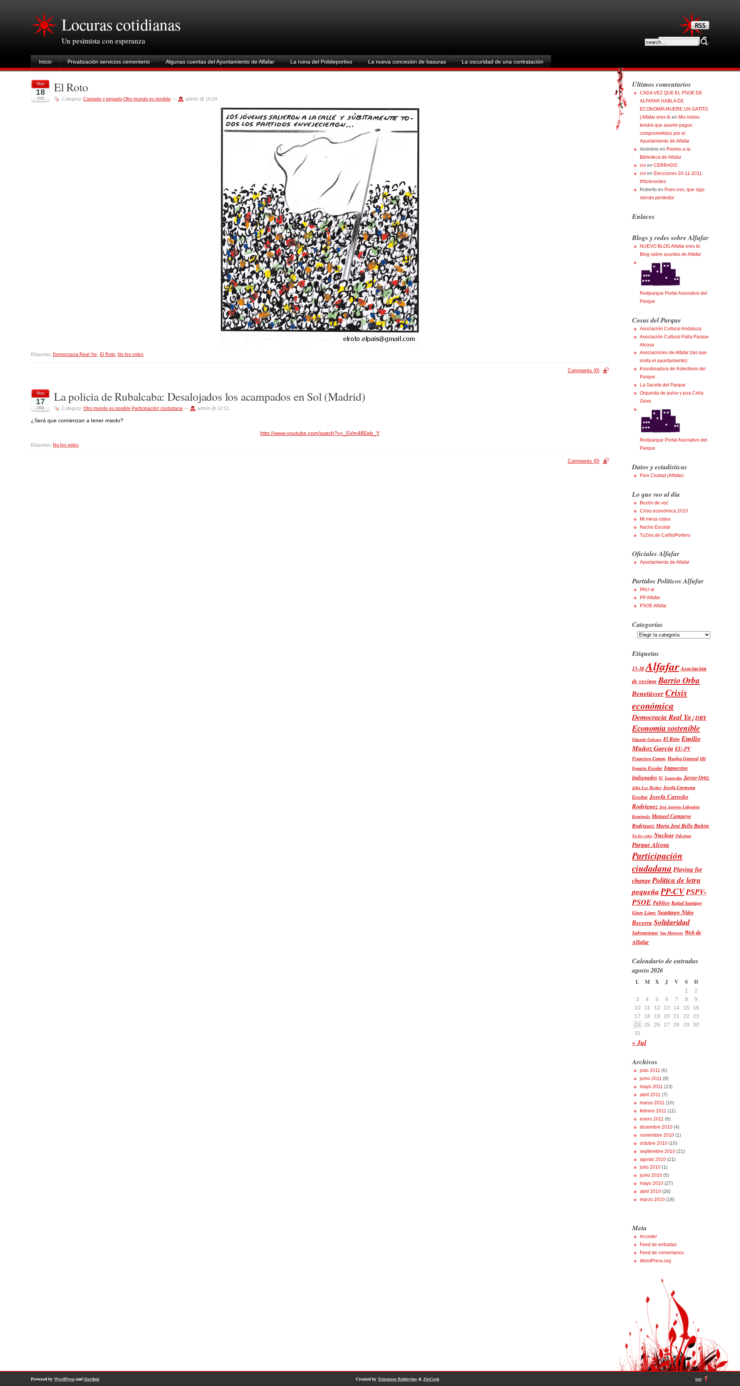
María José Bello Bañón (682, 825)
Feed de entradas (658, 1244)
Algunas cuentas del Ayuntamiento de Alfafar (220, 62)
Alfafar (662, 666)
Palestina (683, 835)
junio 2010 (651, 1175)
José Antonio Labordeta (679, 807)
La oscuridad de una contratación (502, 62)
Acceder (648, 1236)
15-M (638, 668)
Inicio (45, 62)
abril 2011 (650, 1094)
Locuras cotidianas (121, 24)
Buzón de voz (654, 503)
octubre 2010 (654, 1143)
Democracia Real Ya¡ (75, 354)
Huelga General (683, 758)
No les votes (130, 354)
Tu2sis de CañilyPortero (665, 535)
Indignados (644, 777)
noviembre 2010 (657, 1135)
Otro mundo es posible (147, 99)
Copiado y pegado (102, 99)
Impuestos (676, 768)
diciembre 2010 (656, 1127)
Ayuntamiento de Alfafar (665, 562)
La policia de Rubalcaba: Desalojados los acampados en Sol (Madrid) (209, 396)
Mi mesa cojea (655, 519)
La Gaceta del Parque (663, 385)
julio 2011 (650, 1070)
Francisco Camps (649, 758)
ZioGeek (431, 1379)
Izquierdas (673, 778)
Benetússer (648, 693)
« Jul (639, 1042)
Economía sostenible (666, 728)
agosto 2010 (653, 1159)
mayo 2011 (651, 1086)
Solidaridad (672, 922)
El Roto (71, 86)
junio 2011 (651, 1078)
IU (661, 778)
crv (643, 165)
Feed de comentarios (662, 1252)
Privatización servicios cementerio (108, 62)
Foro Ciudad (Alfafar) (662, 475)
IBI (703, 758)
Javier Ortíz (696, 777)
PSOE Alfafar (653, 605)
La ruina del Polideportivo (321, 62)
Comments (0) (583, 370)
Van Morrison (671, 933)
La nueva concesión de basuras (407, 62)
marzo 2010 (652, 1199)
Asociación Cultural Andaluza (670, 328)
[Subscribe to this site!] (700, 27)
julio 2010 (650, 1167)
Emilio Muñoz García (666, 743)
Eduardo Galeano (647, 739)
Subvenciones (645, 932)
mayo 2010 (651, 1183)
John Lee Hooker (647, 787)
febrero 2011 (653, 1111)
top (698, 1379)
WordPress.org (655, 1260)
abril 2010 (650, 1191)
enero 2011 (652, 1119)
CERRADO (665, 165)
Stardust (91, 1379)
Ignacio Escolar (647, 768)
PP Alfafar (650, 597)
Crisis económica (659, 699)
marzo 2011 (652, 1102)
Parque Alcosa (650, 844)
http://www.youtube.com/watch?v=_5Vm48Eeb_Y (320, 433)
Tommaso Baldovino (397, 1379)
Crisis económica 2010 (664, 511)
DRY (700, 718)
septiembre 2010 (657, 1151)
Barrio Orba (679, 680)
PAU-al (647, 589)
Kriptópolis (641, 816)
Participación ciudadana (157, 408)
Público (661, 902)
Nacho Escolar (655, 527)
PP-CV (672, 891)
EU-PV (683, 748)
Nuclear (664, 835)
